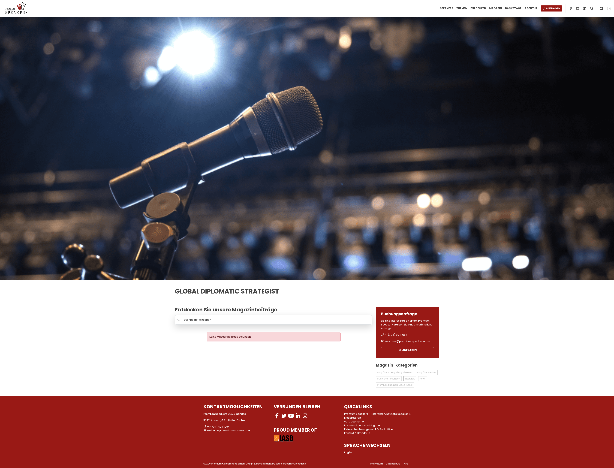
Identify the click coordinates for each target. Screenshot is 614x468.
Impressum (376, 463)
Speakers (446, 8)
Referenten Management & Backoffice (368, 429)
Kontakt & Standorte (357, 433)
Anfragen (553, 8)
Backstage (513, 8)
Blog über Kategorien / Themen (395, 372)
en (609, 8)
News (422, 378)
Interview (410, 378)
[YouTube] (291, 415)
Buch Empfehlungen (388, 378)
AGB (406, 463)
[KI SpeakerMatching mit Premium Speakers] (584, 8)
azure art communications (291, 463)
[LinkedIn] (298, 415)
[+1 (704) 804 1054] (570, 8)
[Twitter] (284, 415)
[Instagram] (305, 415)
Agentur (531, 8)
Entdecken (478, 8)
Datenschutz (393, 463)
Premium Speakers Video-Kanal (395, 385)
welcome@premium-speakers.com (407, 341)
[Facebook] (277, 415)
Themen (461, 8)
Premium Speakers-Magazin (362, 425)
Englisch (349, 452)
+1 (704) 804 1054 (396, 335)
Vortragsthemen (354, 421)
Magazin (495, 8)
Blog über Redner (426, 372)
